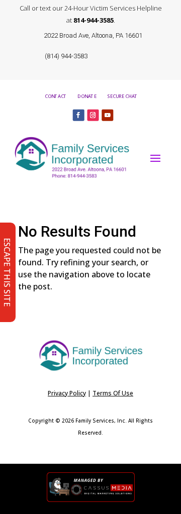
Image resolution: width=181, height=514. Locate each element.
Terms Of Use (113, 393)
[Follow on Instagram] (93, 115)
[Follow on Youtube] (107, 115)
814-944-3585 (93, 20)
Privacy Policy (67, 393)
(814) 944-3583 (66, 56)
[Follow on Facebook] (78, 115)
